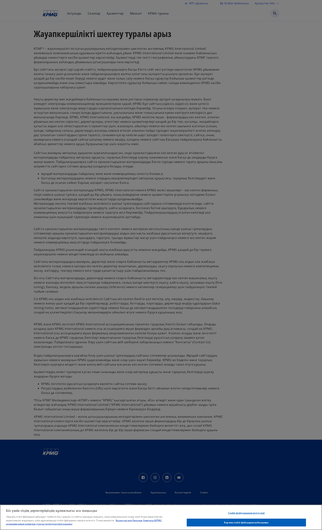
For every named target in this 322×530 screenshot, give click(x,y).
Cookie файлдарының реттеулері (246, 513)
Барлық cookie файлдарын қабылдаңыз (246, 522)
